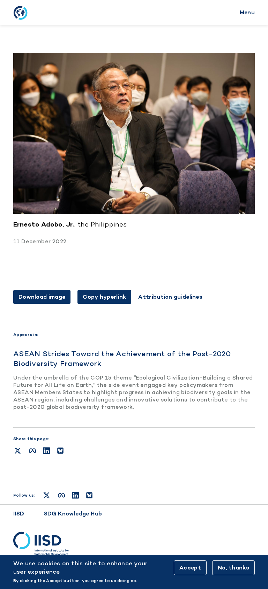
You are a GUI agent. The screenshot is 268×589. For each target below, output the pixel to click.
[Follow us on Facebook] (61, 495)
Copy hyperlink (104, 296)
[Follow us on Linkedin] (75, 495)
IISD (18, 513)
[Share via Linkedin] (46, 450)
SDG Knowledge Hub (73, 513)
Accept (190, 567)
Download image (41, 296)
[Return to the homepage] (20, 13)
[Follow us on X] (46, 495)
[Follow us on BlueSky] (89, 495)
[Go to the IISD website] (134, 543)
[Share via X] (17, 450)
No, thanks (233, 567)
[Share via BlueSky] (60, 450)
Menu (247, 12)
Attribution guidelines (170, 296)
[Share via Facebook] (32, 450)
